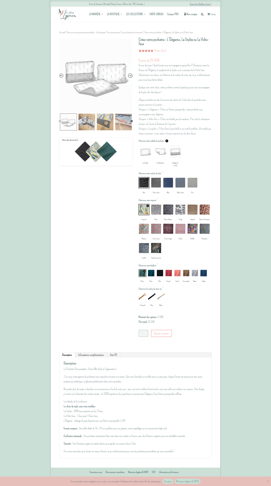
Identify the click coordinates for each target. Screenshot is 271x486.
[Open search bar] (202, 14)
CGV (153, 472)
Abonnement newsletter (115, 472)
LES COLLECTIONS (134, 14)
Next (131, 121)
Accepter (168, 481)
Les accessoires (113, 32)
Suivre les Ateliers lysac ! (200, 4)
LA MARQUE (94, 14)
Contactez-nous (95, 472)
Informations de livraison (169, 472)
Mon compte (191, 14)
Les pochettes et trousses (132, 32)
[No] (267, 481)
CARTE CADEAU (156, 14)
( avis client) (160, 50)
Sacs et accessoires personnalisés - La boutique (86, 32)
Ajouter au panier (161, 333)
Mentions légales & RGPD (138, 472)
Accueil (62, 32)
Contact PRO (173, 14)
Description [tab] (67, 355)
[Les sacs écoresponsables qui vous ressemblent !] (67, 13)
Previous (59, 121)
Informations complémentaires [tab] (91, 355)
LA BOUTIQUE (113, 14)
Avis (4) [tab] (113, 355)
